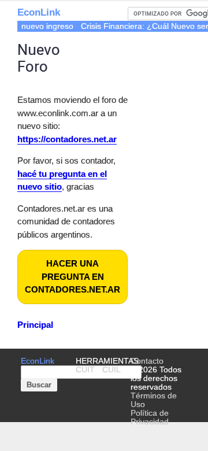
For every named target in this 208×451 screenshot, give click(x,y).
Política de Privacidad (150, 417)
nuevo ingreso (47, 26)
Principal (35, 325)
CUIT (85, 369)
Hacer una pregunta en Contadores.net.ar (72, 276)
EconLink (38, 12)
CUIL (111, 369)
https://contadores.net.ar (67, 139)
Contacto (147, 361)
